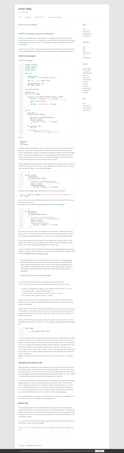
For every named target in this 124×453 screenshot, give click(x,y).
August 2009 (86, 90)
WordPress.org (87, 36)
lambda (52, 427)
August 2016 (86, 77)
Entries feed (86, 31)
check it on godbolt (61, 236)
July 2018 (85, 75)
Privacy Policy (40, 17)
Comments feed (87, 33)
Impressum (28, 17)
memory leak (58, 427)
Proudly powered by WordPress (34, 445)
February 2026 (87, 68)
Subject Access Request (55, 17)
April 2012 (85, 81)
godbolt (29, 60)
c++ (49, 427)
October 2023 (86, 70)
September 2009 (87, 88)
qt (63, 427)
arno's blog (24, 8)
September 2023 (87, 73)
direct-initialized (67, 260)
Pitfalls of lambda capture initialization (36, 33)
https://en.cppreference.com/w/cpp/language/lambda (36, 275)
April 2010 (85, 86)
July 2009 (85, 92)
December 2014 (87, 79)
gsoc (84, 46)
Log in (84, 29)
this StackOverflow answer (58, 249)
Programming (35, 427)
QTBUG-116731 (23, 383)
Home (20, 17)
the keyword (29, 236)
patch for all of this (27, 396)
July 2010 (85, 83)
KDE (84, 49)
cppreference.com (42, 253)
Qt (40, 427)
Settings (99, 451)
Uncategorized (87, 57)
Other (84, 51)
